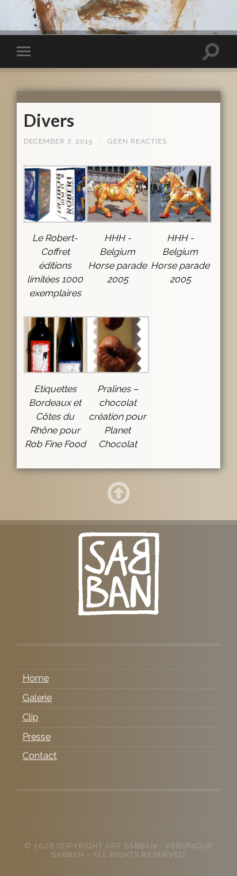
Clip (30, 717)
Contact (39, 755)
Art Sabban (131, 846)
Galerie (37, 697)
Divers (49, 120)
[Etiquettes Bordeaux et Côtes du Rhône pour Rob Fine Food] (55, 370)
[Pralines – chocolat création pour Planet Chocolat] (117, 370)
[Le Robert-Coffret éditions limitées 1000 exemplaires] (55, 219)
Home (35, 678)
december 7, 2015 (58, 141)
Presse (36, 736)
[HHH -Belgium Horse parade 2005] (117, 219)
